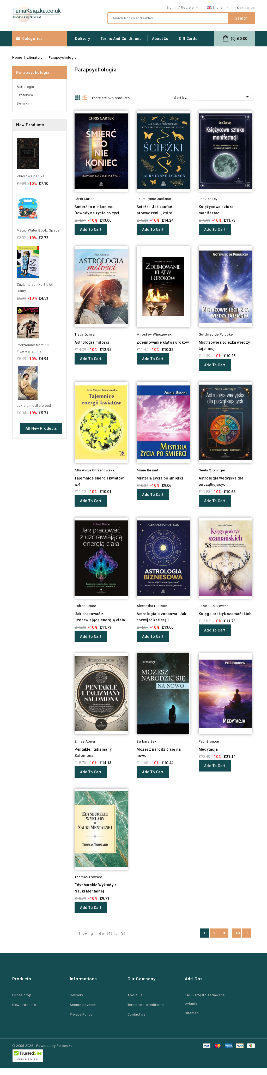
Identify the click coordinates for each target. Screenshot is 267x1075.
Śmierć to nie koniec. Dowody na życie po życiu (98, 210)
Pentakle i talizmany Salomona (93, 752)
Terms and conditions (121, 39)
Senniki (23, 103)
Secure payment (83, 1005)
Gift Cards (188, 39)
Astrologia (25, 87)
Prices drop (22, 995)
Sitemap (192, 1013)
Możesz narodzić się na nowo (159, 752)
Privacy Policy (81, 1014)
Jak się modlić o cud (34, 406)
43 (238, 933)
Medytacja (208, 749)
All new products (41, 428)
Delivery (82, 39)
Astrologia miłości (92, 342)
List (85, 98)
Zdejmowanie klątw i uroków (163, 342)
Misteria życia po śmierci (160, 478)
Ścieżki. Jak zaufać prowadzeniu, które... (156, 210)
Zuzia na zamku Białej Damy (35, 288)
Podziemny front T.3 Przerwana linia (33, 348)
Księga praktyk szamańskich (225, 614)
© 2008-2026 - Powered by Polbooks (42, 1046)
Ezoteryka (25, 95)
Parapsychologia (33, 72)
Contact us (246, 8)
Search (241, 18)
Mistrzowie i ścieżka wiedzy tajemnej (224, 345)
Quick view (67, 124)
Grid (77, 98)
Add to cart (90, 229)
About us (160, 39)
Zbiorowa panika (31, 176)
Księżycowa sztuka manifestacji (216, 210)
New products (24, 1005)
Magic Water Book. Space (38, 230)
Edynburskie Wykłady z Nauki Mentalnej (96, 888)
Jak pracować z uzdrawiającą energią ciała (100, 617)
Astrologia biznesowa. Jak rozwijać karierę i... (161, 617)
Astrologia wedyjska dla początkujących (221, 481)
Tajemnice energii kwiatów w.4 (99, 481)
